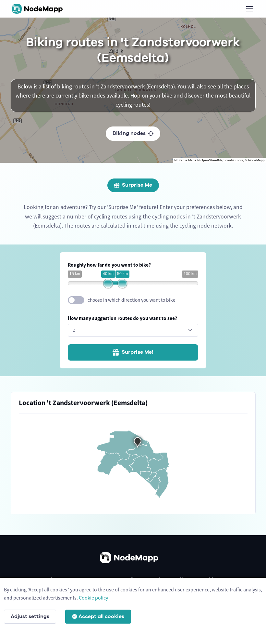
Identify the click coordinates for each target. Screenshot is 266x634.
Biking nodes (129, 133)
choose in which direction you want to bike (131, 300)
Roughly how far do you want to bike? (109, 265)
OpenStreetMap (212, 160)
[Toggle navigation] (249, 9)
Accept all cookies (101, 616)
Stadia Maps (186, 160)
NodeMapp (256, 160)
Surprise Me (137, 185)
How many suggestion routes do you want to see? (122, 318)
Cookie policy (93, 597)
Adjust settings (30, 616)
